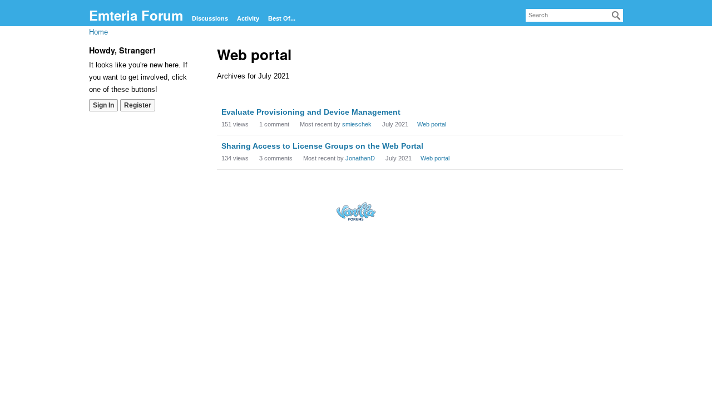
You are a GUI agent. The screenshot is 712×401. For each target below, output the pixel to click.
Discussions (210, 18)
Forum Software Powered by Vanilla (356, 211)
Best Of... (281, 18)
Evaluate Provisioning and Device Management (310, 111)
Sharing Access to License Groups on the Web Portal (322, 145)
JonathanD (360, 158)
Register (137, 105)
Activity (248, 18)
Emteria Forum (136, 15)
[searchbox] (574, 15)
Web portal (431, 124)
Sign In (103, 105)
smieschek (357, 124)
